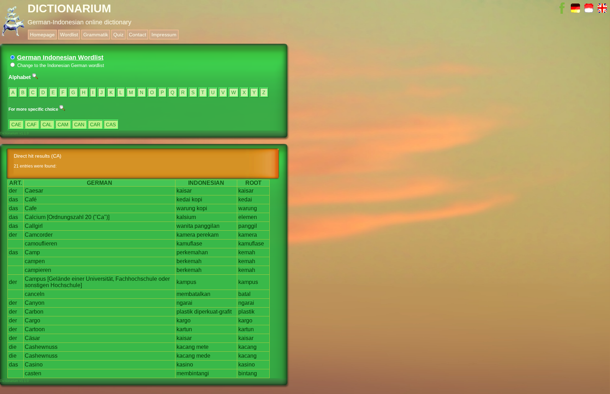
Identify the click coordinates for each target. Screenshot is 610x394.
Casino (34, 365)
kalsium (186, 217)
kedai (183, 199)
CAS (111, 124)
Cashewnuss (41, 347)
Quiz (118, 34)
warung (186, 208)
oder (164, 279)
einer (78, 279)
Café (31, 199)
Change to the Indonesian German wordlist (60, 65)
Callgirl (34, 226)
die (13, 347)
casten (33, 373)
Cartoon (35, 329)
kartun (184, 329)
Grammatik (95, 34)
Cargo (32, 320)
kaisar (184, 191)
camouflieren (41, 244)
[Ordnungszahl (65, 217)
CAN (79, 124)
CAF (32, 124)
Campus (35, 279)
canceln (34, 294)
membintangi (193, 373)
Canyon (34, 303)
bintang (247, 373)
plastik (185, 312)
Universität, (100, 279)
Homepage (42, 34)
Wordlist (69, 34)
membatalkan (193, 294)
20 (88, 217)
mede (203, 356)
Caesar (34, 191)
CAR (95, 124)
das (13, 199)
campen (35, 261)
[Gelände (58, 279)
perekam (208, 235)
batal (244, 294)
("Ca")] (101, 217)
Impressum (164, 34)
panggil (247, 226)
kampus (186, 282)
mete (202, 347)
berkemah (189, 261)
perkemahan (192, 252)
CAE (16, 124)
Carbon (34, 312)
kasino (185, 365)
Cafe (31, 208)
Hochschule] (66, 285)
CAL (47, 124)
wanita (185, 226)
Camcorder (39, 235)
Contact (137, 34)
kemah (246, 252)
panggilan (207, 226)
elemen (247, 217)
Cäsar (32, 338)
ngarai (184, 303)
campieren (38, 270)
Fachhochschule (136, 279)
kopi (197, 199)
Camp (32, 252)
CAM (63, 124)
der (13, 191)
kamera (186, 235)
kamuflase (189, 244)
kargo (184, 320)
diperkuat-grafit (213, 312)
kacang (186, 347)
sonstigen (37, 285)
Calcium (35, 217)
